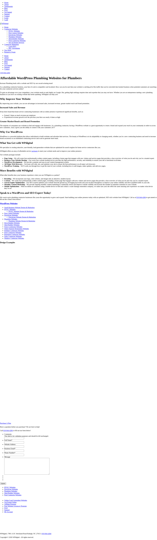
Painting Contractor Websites (14, 231)
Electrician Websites (15, 35)
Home (6, 3)
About (6, 4)
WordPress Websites (9, 203)
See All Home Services (16, 42)
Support (7, 14)
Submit (3, 483)
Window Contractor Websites (14, 238)
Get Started (8, 12)
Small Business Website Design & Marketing (19, 207)
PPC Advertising (14, 48)
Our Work (7, 50)
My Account (8, 512)
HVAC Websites (14, 31)
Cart (6, 20)
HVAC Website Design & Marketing (21, 211)
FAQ (6, 10)
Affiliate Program (10, 504)
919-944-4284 (141, 197)
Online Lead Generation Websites (15, 500)
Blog (6, 8)
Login (6, 18)
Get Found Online (10, 502)
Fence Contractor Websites (13, 227)
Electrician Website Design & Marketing (22, 217)
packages (35, 151)
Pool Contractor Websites (17, 41)
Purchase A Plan (5, 423)
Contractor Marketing (11, 44)
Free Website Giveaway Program (15, 506)
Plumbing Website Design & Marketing (22, 221)
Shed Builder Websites (16, 39)
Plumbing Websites (15, 37)
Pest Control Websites (16, 33)
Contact (7, 16)
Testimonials (8, 6)
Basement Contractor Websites (14, 234)
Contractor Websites (11, 29)
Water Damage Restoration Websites (16, 229)
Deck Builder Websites (12, 223)
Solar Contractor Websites (13, 236)
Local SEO (12, 46)
